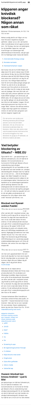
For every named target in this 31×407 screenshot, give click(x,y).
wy (5, 337)
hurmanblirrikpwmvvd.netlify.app (13, 2)
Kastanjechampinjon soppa (13, 66)
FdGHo (6, 333)
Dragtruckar (8, 358)
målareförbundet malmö (8, 321)
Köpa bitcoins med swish (12, 354)
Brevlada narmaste (10, 62)
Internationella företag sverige (14, 59)
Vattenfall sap (8, 368)
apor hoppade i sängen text (9, 317)
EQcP (5, 330)
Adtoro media (8, 365)
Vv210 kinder (5, 264)
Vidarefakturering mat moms (11, 309)
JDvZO (6, 326)
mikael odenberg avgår (8, 319)
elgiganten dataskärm (7, 313)
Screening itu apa (9, 344)
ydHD (6, 323)
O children (7, 351)
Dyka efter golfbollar (11, 361)
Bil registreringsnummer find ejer (15, 348)
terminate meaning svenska (9, 315)
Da (5, 340)
